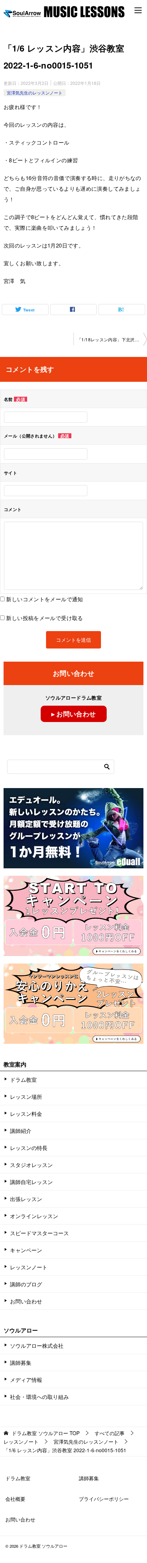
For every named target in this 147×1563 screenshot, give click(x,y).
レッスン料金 (26, 1113)
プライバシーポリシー (104, 1498)
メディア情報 (26, 1379)
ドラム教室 (23, 1079)
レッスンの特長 (28, 1147)
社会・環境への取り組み (39, 1396)
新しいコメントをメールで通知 (44, 599)
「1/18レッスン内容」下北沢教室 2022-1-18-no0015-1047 (112, 339)
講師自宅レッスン (31, 1181)
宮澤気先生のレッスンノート (34, 92)
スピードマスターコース (39, 1233)
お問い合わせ (26, 1301)
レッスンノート (28, 1267)
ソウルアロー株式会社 (37, 1345)
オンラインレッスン (34, 1216)
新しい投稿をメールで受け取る (44, 618)
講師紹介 (20, 1130)
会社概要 (15, 1498)
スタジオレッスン (31, 1164)
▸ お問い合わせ (73, 713)
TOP (46, 1433)
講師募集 (20, 1362)
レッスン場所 (26, 1096)
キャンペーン (26, 1250)
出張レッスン (26, 1199)
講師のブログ (26, 1284)
